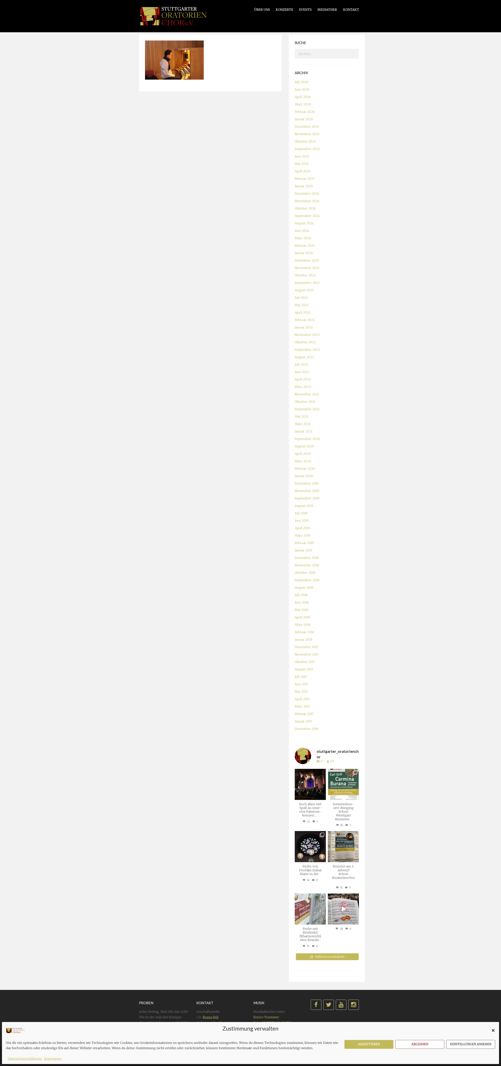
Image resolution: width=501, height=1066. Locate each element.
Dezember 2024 (307, 193)
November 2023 (307, 268)
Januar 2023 (304, 327)
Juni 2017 (301, 684)
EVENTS (305, 10)
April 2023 (302, 312)
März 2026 (303, 104)
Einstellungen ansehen (470, 1044)
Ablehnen (419, 1044)
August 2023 (304, 290)
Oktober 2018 (305, 573)
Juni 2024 (302, 231)
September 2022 (307, 350)
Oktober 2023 (305, 275)
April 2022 (303, 379)
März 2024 (303, 238)
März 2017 (302, 706)
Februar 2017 (304, 714)
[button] (493, 1030)
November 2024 (307, 201)
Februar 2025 (304, 179)
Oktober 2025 (305, 141)
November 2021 (307, 394)
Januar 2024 (304, 253)
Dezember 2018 (307, 558)
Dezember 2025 (307, 127)
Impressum (52, 1058)
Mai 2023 (301, 305)
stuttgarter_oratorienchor (311, 773)
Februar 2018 (304, 632)
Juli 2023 (301, 298)
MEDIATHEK (327, 10)
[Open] (310, 784)
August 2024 (304, 223)
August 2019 (304, 506)
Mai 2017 (301, 692)
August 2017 (304, 669)
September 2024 (307, 216)
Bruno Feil (210, 1017)
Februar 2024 (305, 245)
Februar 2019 (304, 543)
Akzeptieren (369, 1044)
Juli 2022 (301, 364)
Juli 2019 (301, 513)
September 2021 (307, 409)
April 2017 (302, 699)
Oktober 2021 (305, 402)
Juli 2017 (301, 677)
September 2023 (307, 283)
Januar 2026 (304, 119)
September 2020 (307, 439)
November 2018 (307, 565)
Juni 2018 (302, 602)
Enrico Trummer (266, 1017)
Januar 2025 (304, 186)
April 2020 (303, 454)
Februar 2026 (305, 112)
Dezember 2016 (307, 729)
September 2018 (307, 580)
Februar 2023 (304, 320)
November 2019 (307, 491)
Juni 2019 (302, 521)
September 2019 (307, 498)
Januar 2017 (303, 721)
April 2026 (303, 97)
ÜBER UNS (262, 10)
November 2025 (307, 134)
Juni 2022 (302, 372)
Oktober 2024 (305, 208)
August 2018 (304, 587)
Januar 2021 (304, 431)
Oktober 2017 (305, 662)
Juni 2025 (302, 156)
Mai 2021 (301, 416)
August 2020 (304, 446)
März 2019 (302, 535)
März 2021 (303, 424)
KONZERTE (284, 10)
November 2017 (307, 654)
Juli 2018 (301, 595)
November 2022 (307, 335)
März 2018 (302, 625)
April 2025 (302, 171)
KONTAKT (351, 10)
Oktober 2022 (305, 342)
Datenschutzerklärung (25, 1058)
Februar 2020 (305, 468)
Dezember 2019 (307, 483)
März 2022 (303, 387)
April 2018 (302, 617)
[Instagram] (322, 796)
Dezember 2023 (307, 260)
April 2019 (302, 528)
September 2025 (307, 149)
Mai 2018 (301, 610)
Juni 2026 (302, 89)
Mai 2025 (302, 164)
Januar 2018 (303, 639)
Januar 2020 (304, 476)
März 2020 (303, 461)
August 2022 (304, 357)
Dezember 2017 (306, 647)
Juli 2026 (301, 82)
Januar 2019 (303, 550)
